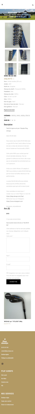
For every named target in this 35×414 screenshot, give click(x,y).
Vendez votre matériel (6, 401)
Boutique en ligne (5, 397)
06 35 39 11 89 (4, 347)
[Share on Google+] (15, 120)
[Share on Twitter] (12, 120)
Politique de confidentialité (7, 358)
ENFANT (18, 115)
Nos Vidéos (3, 378)
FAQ (2, 385)
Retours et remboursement (7, 404)
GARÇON (22, 115)
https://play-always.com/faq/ (15, 196)
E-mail (8, 264)
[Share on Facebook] (10, 120)
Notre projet (4, 375)
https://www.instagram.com (14, 201)
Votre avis (9, 236)
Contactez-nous (4, 382)
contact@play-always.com (7, 351)
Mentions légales (5, 354)
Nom (8, 255)
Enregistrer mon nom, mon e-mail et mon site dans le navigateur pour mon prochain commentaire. (18, 275)
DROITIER (13, 115)
